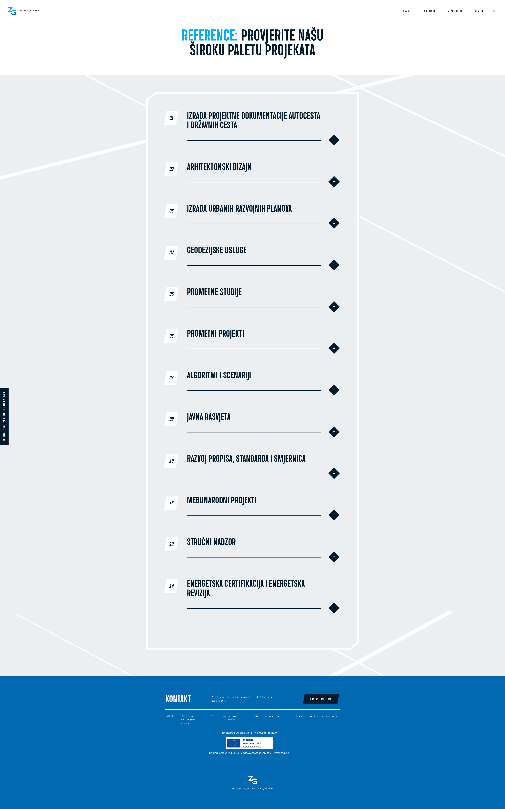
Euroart (269, 788)
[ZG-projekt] (23, 11)
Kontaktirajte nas (321, 699)
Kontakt (479, 11)
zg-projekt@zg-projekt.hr (323, 716)
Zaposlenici (455, 11)
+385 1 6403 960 (229, 719)
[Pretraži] (494, 11)
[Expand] (334, 140)
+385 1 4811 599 (228, 716)
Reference (430, 11)
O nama (407, 11)
